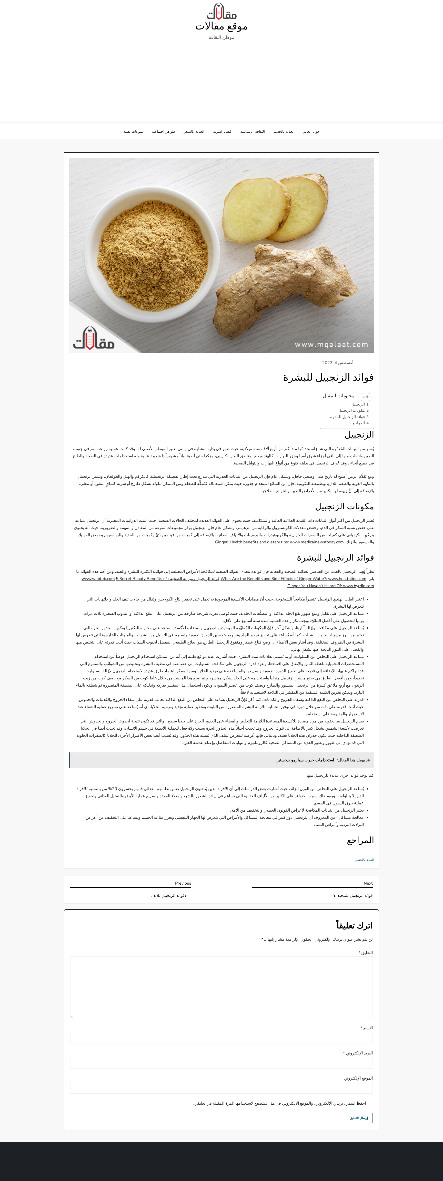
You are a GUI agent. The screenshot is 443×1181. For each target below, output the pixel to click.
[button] (363, 396)
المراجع (359, 423)
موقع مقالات (221, 26)
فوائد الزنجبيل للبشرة (347, 416)
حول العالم (311, 131)
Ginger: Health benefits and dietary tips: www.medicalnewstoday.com (279, 542)
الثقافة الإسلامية (252, 131)
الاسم (366, 1028)
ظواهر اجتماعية (163, 131)
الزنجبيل (358, 404)
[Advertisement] (221, 83)
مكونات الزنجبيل (351, 410)
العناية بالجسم (284, 131)
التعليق (365, 953)
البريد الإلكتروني (358, 1053)
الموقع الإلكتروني (358, 1078)
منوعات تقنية (133, 131)
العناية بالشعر (194, 131)
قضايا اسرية (222, 131)
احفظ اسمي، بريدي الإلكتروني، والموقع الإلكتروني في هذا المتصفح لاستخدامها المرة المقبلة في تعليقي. (279, 1103)
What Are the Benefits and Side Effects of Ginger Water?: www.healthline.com (293, 579)
